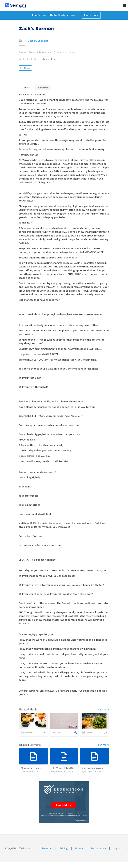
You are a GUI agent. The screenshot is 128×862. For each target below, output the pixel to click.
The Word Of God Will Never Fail (69, 768)
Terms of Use (98, 848)
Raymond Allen (58, 771)
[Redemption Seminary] (64, 802)
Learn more (91, 15)
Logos (26, 848)
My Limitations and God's (96, 768)
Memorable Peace (31, 768)
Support (118, 848)
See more (103, 709)
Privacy (79, 848)
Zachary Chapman (38, 40)
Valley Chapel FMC (30, 771)
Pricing (64, 848)
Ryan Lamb (87, 771)
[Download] (45, 733)
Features (47, 848)
